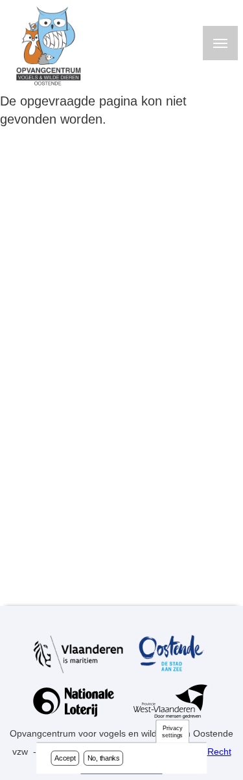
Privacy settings (172, 732)
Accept (64, 758)
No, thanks (103, 758)
